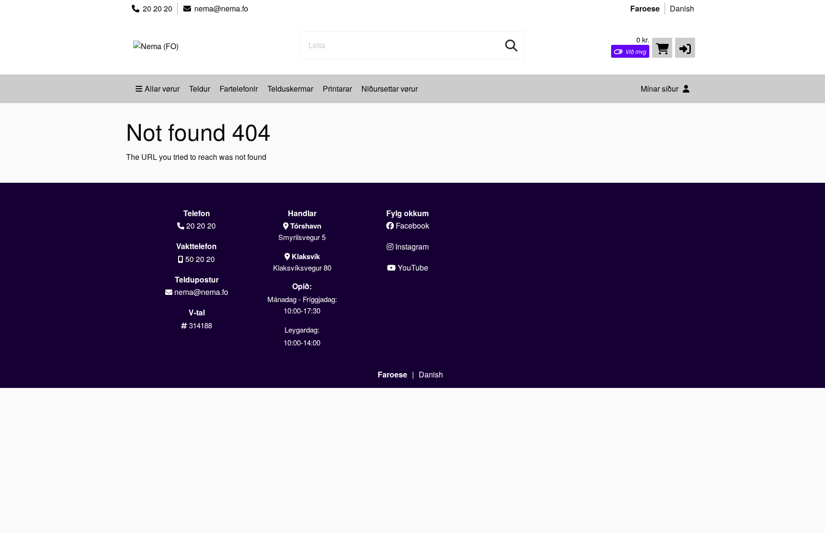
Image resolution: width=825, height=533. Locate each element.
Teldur (199, 88)
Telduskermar (290, 88)
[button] (685, 48)
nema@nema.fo (221, 8)
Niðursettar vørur (389, 88)
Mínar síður (660, 88)
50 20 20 (200, 258)
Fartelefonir (239, 88)
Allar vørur (162, 88)
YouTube (412, 267)
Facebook (411, 225)
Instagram (411, 246)
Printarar (337, 88)
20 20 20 (157, 8)
